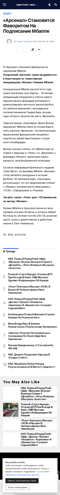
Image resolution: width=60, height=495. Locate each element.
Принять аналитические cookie (22, 481)
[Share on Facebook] (20, 49)
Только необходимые (17, 487)
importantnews (24, 41)
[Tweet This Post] (26, 49)
